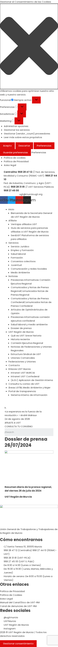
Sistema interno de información (29, 395)
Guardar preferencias (15, 152)
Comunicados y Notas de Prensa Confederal (31, 302)
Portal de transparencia (22, 391)
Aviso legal (10, 165)
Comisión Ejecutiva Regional (27, 343)
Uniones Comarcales (23, 357)
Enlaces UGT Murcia (20, 369)
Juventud (16, 265)
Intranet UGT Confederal (25, 376)
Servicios (14, 242)
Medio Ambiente (20, 272)
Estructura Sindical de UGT (26, 354)
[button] (29, 46)
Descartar (24, 145)
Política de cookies (15, 157)
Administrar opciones (16, 126)
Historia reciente (20, 339)
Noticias (13, 276)
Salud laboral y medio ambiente (29, 324)
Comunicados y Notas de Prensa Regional (30, 291)
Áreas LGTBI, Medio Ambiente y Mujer (29, 387)
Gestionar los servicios (17, 129)
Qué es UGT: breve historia (26, 335)
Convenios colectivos (23, 261)
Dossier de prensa (21, 328)
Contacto (14, 365)
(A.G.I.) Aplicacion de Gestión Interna (32, 380)
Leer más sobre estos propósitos (23, 137)
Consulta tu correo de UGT (24, 383)
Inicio (11, 209)
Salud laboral (18, 254)
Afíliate (13, 220)
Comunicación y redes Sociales (29, 268)
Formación (17, 257)
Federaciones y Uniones (22, 361)
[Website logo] (29, 206)
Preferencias (44, 145)
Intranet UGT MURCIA (23, 372)
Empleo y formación (22, 250)
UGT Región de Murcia (21, 331)
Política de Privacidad (16, 161)
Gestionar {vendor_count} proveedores (27, 133)
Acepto (7, 145)
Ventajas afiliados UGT (24, 224)
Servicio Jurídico (20, 246)
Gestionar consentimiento (18, 643)
